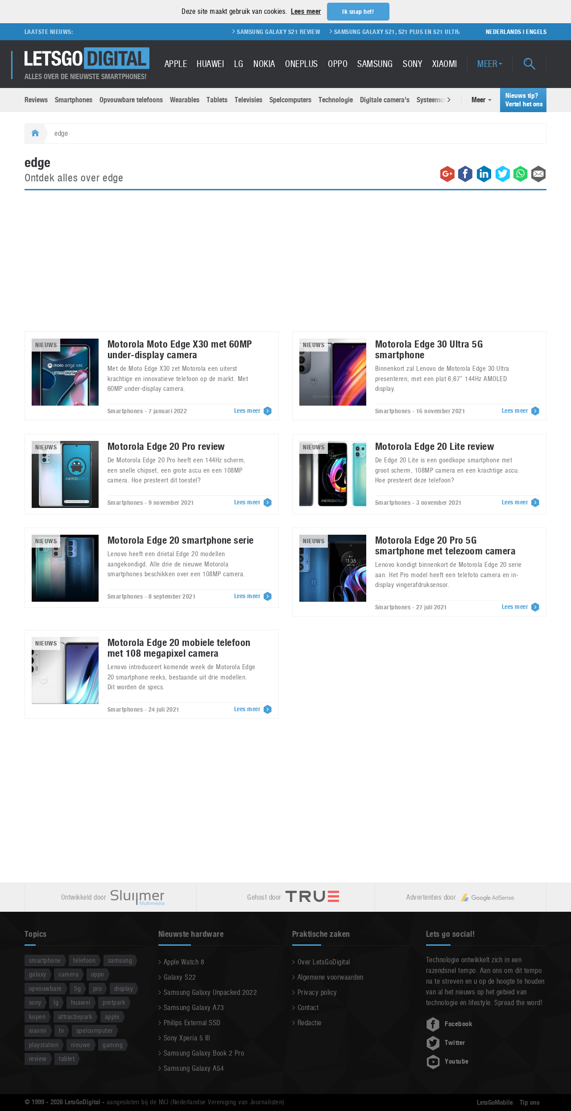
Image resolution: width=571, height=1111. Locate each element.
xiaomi (38, 1030)
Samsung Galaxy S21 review (258, 31)
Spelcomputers (290, 100)
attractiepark (75, 1016)
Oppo (338, 64)
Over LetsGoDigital (324, 962)
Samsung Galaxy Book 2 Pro (204, 1053)
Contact (308, 1007)
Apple (176, 64)
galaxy (37, 974)
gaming (113, 1044)
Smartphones (73, 100)
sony (35, 1002)
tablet (66, 1058)
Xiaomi (444, 64)
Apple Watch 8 (184, 962)
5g (77, 988)
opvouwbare (45, 988)
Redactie (310, 1023)
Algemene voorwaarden (331, 977)
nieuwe (81, 1044)
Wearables (184, 100)
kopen (37, 1016)
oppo (97, 974)
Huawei (210, 64)
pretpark (114, 1002)
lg (56, 1002)
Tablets (217, 100)
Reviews (36, 100)
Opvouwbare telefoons (131, 100)
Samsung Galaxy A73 (194, 1007)
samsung (120, 960)
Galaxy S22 (180, 977)
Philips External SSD (192, 1023)
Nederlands (503, 31)
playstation (43, 1044)
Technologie (336, 100)
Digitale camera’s (385, 100)
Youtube (456, 1061)
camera (68, 974)
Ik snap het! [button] (358, 12)
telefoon (84, 960)
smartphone (45, 960)
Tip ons (530, 1102)
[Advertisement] (285, 266)
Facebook (458, 1024)
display (123, 988)
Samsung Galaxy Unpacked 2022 (210, 992)
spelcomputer (94, 1030)
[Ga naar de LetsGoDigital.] (34, 133)
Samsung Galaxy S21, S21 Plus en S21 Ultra (377, 31)
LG (239, 64)
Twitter (455, 1043)
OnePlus (301, 64)
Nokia (264, 64)
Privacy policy (317, 992)
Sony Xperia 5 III (187, 1038)
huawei (81, 1002)
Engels (536, 31)
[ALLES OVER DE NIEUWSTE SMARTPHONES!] (87, 58)
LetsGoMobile (495, 1102)
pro (97, 988)
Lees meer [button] (306, 11)
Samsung (375, 64)
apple (112, 1016)
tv (61, 1030)
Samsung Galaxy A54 (194, 1068)
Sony (412, 64)
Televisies (248, 100)
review (38, 1058)
